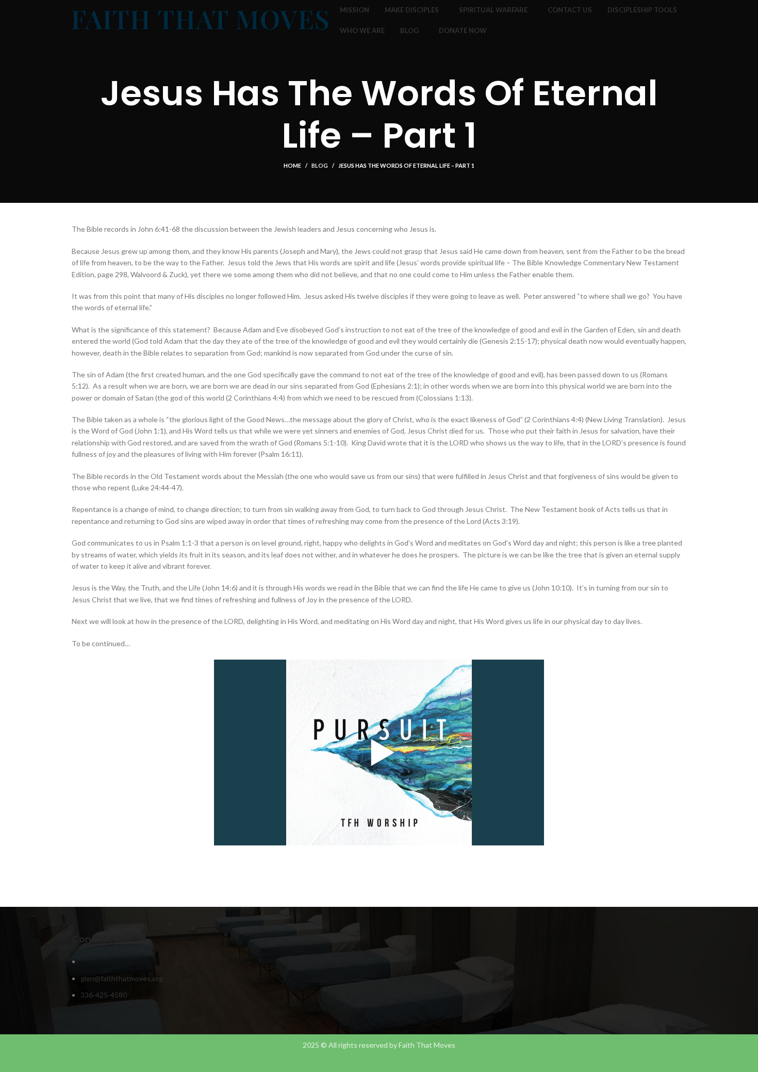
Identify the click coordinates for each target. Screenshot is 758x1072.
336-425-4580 (103, 994)
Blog (319, 165)
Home (292, 165)
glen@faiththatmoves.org (121, 978)
